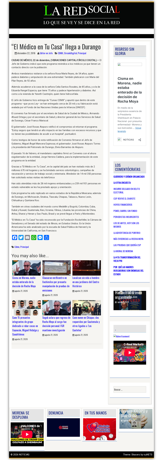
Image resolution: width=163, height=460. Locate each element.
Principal (82, 53)
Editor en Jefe (46, 53)
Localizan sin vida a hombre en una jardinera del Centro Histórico (85, 282)
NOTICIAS (24, 454)
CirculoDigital (70, 53)
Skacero (135, 454)
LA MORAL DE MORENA (123, 251)
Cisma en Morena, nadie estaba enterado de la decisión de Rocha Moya (24, 282)
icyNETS (148, 454)
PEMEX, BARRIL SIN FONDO (125, 210)
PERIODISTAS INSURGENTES (126, 217)
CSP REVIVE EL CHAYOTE (124, 198)
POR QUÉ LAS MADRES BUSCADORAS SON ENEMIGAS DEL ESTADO (128, 270)
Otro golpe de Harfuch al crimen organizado (128, 292)
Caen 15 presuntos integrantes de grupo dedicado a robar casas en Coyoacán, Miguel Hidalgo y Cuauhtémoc (25, 326)
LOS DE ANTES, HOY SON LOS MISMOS (126, 224)
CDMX (60, 53)
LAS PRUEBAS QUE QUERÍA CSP (127, 245)
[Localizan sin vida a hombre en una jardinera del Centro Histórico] (86, 267)
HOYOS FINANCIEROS (122, 204)
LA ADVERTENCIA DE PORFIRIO (126, 232)
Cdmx (16, 246)
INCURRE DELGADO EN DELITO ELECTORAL (126, 190)
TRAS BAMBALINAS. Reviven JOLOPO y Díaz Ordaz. (136, 411)
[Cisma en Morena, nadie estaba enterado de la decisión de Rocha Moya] (26, 267)
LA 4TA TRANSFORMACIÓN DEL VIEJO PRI (127, 259)
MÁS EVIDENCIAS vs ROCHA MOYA (128, 239)
